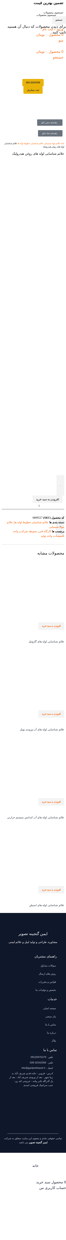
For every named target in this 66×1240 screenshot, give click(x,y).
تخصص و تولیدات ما (46, 990)
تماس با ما (50, 1024)
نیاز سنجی (50, 1016)
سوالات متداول (48, 965)
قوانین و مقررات (47, 981)
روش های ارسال (47, 973)
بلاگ (54, 1040)
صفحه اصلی (49, 1008)
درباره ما (51, 1032)
